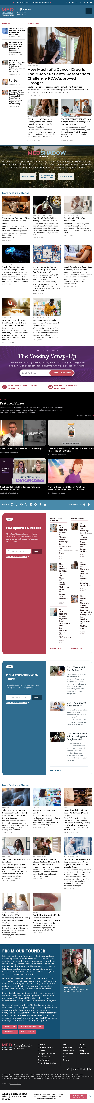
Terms (82, 1044)
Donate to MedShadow (78, 1096)
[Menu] (89, 11)
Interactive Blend (15, 1083)
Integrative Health (46, 1054)
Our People (68, 1050)
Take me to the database (16, 556)
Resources (68, 1054)
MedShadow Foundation (31, 1027)
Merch (66, 1044)
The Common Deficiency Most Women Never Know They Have (16, 220)
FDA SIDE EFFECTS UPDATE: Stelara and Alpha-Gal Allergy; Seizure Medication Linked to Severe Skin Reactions (64, 581)
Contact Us (84, 1054)
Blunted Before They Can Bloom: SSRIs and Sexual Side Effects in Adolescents (46, 862)
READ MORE (54, 648)
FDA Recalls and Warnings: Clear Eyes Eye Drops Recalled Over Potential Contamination (87, 573)
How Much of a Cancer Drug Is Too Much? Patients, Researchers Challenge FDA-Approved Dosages (59, 76)
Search (37, 551)
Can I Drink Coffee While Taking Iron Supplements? (77, 736)
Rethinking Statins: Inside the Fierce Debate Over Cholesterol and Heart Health (46, 917)
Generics (42, 1044)
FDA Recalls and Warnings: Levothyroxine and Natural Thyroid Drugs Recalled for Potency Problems (86, 537)
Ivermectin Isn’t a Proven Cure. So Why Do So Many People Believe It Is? (45, 269)
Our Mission (10, 1027)
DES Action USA (27, 1031)
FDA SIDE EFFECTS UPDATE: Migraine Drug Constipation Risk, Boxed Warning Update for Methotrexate (65, 623)
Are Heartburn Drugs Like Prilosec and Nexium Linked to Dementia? (46, 322)
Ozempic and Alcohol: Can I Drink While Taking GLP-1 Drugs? (76, 812)
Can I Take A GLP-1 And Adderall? (77, 668)
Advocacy (67, 1047)
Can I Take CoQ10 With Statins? (76, 704)
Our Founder (10, 1031)
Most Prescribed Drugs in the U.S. (23, 387)
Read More (75, 648)
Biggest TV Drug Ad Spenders (66, 387)
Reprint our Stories (47, 1063)
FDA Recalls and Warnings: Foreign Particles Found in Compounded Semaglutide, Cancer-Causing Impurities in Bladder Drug (86, 612)
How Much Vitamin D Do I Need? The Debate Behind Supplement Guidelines (14, 322)
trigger (90, 1096)
